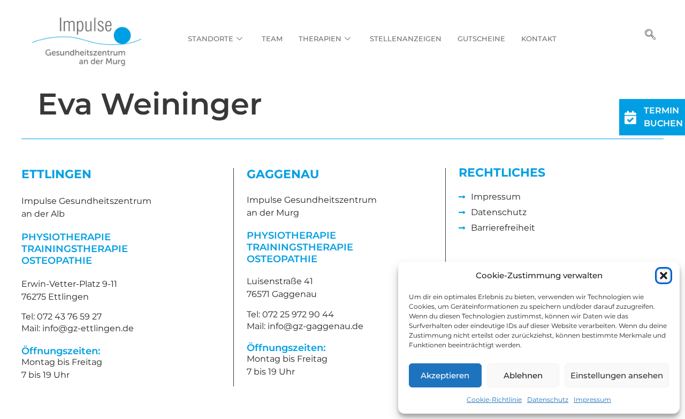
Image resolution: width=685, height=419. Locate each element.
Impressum (592, 399)
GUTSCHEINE (481, 38)
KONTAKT (539, 38)
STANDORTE (210, 38)
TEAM (272, 38)
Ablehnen (523, 375)
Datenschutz (547, 399)
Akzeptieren (445, 375)
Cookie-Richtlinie (494, 399)
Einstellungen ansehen (616, 375)
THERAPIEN (320, 38)
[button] (663, 275)
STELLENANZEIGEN (406, 38)
